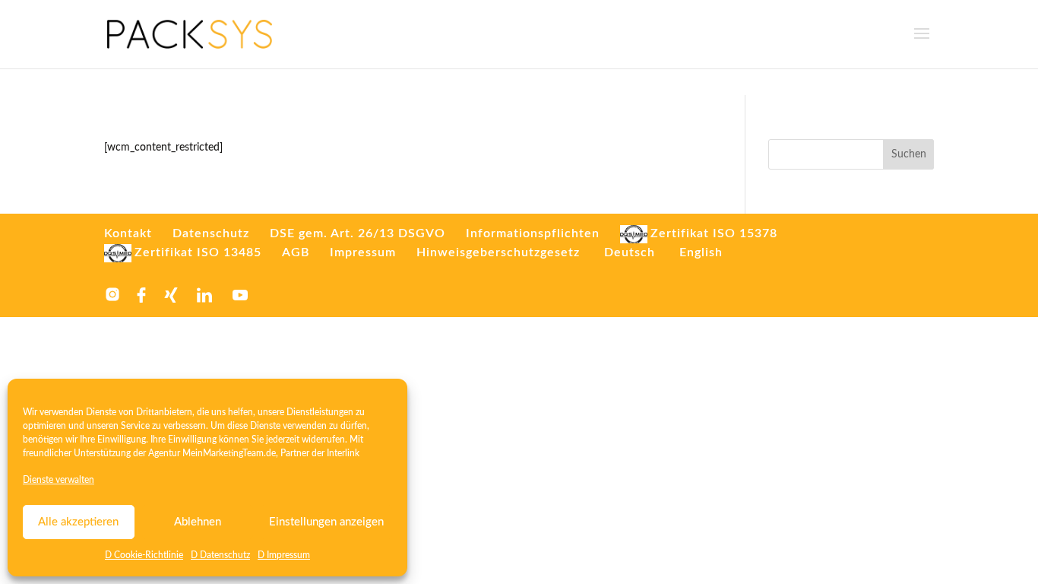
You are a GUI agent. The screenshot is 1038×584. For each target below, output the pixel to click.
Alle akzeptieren (78, 522)
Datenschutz (210, 233)
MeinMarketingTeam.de (229, 453)
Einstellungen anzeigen (326, 522)
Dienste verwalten (58, 479)
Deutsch (629, 252)
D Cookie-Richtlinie (144, 555)
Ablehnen (197, 522)
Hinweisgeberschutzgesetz (498, 252)
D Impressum (284, 555)
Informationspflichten (533, 233)
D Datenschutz (220, 555)
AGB (295, 252)
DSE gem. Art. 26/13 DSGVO (357, 233)
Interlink (343, 453)
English (701, 252)
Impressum (363, 252)
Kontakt (128, 233)
